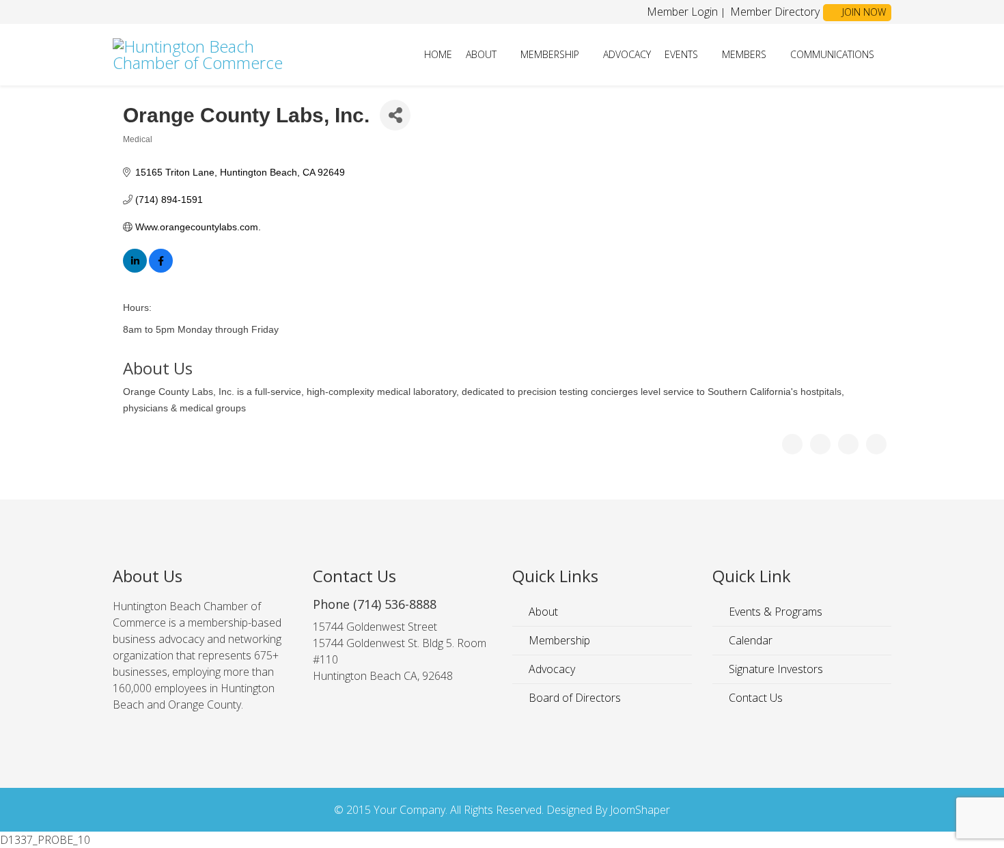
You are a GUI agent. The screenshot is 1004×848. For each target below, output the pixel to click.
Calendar (749, 640)
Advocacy (627, 54)
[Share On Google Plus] (848, 444)
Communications (832, 54)
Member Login (682, 11)
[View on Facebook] (161, 269)
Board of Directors (573, 697)
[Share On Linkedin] (876, 444)
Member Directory (773, 11)
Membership (549, 54)
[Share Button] (395, 115)
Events (681, 54)
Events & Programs (774, 611)
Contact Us (754, 697)
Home (438, 54)
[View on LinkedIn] (135, 269)
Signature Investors (774, 668)
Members (744, 54)
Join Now (862, 11)
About (481, 54)
